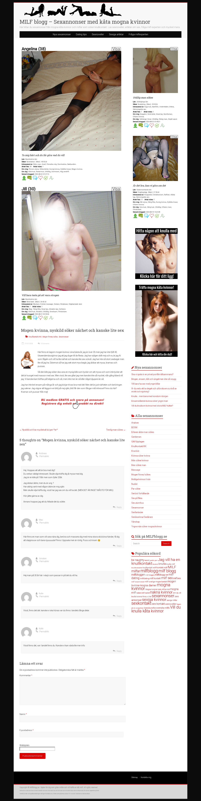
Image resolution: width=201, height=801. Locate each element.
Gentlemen (136, 437)
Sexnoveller (98, 34)
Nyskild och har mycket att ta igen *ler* (39, 430)
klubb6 (155, 564)
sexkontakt (141, 603)
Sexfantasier (137, 512)
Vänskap (135, 522)
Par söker (135, 489)
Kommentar (26, 675)
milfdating (144, 578)
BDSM (134, 427)
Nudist (134, 484)
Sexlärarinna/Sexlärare (142, 517)
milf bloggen (150, 575)
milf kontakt (155, 578)
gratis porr (153, 560)
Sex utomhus (137, 503)
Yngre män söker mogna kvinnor (146, 526)
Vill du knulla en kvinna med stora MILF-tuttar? (152, 406)
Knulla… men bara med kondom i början (149, 396)
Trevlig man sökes (116, 430)
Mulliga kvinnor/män (141, 479)
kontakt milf (161, 567)
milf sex (167, 578)
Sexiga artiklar (116, 34)
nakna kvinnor (161, 592)
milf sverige (150, 581)
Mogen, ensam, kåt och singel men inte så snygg (153, 379)
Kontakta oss (49, 793)
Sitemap (134, 777)
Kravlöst (135, 451)
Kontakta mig (146, 777)
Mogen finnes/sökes (50, 337)
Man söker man (138, 465)
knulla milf (170, 564)
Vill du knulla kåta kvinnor (156, 609)
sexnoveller (170, 604)
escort (147, 560)
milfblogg (149, 570)
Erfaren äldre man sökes (142, 432)
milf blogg (167, 571)
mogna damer (148, 585)
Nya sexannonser (62, 34)
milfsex (177, 578)
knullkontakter (136, 568)
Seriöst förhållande (140, 493)
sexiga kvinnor (154, 599)
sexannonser (163, 595)
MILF (172, 567)
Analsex (135, 423)
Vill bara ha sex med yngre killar (145, 384)
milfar (135, 571)
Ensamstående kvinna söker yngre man (149, 401)
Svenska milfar (150, 608)
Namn (23, 714)
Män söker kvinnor (140, 460)
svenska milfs (163, 607)
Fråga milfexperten (138, 34)
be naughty (137, 560)
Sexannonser (63, 337)
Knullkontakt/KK (35, 337)
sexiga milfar (172, 600)
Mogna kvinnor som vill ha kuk (157, 589)
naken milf (140, 593)
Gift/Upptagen (137, 441)
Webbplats (24, 745)
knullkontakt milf (149, 568)
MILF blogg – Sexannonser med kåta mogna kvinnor (85, 21)
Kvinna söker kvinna (140, 456)
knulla (162, 563)
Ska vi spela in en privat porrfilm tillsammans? (152, 374)
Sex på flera (136, 498)
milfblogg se (161, 574)
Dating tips (81, 34)
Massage (135, 470)
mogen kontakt (161, 582)
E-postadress (27, 730)
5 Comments (45, 343)
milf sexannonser (137, 582)
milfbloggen (138, 574)
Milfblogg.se (34, 787)
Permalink (44, 456)
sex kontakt (158, 603)
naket (147, 593)
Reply (119, 507)
